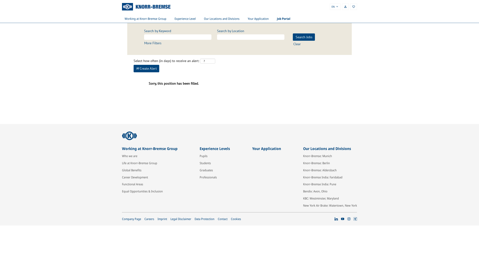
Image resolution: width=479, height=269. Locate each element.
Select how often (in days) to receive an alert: (166, 61)
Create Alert (148, 68)
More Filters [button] (152, 43)
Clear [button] (297, 44)
